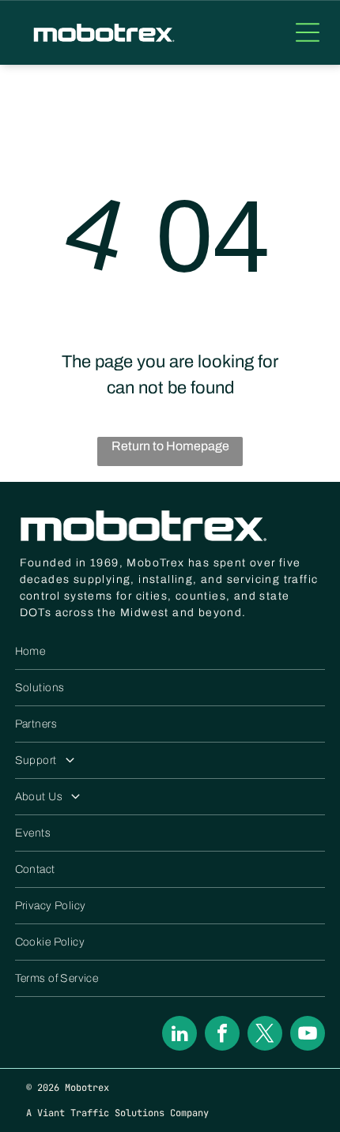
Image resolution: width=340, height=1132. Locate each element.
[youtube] (307, 1035)
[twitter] (264, 1035)
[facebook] (222, 1035)
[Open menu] (307, 32)
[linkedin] (179, 1035)
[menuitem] (170, 652)
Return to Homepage (170, 446)
